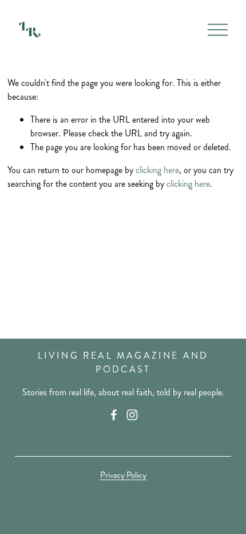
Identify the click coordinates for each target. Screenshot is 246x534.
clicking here (157, 169)
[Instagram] (132, 415)
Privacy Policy (123, 475)
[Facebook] (114, 415)
